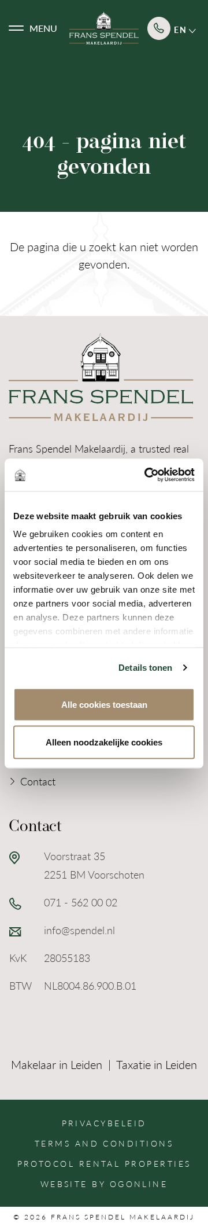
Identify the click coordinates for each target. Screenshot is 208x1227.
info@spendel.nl (79, 930)
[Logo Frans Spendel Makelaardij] (104, 28)
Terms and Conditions (104, 1143)
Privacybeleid (104, 1123)
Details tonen (145, 668)
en (181, 29)
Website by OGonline (104, 1183)
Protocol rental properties (104, 1163)
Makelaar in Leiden (56, 1064)
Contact (37, 781)
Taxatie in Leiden (156, 1064)
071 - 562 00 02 (80, 902)
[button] (33, 28)
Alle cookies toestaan (104, 704)
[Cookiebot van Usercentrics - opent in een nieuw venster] (147, 475)
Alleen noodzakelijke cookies (104, 742)
